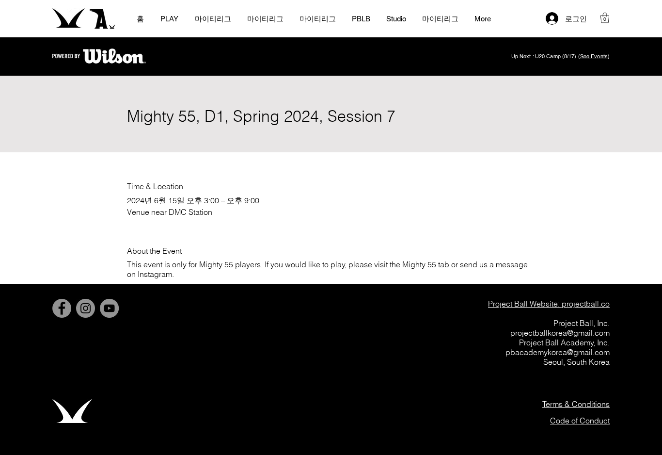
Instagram (155, 274)
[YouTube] (109, 308)
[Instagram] (85, 308)
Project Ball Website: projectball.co (549, 304)
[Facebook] (61, 308)
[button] (604, 18)
